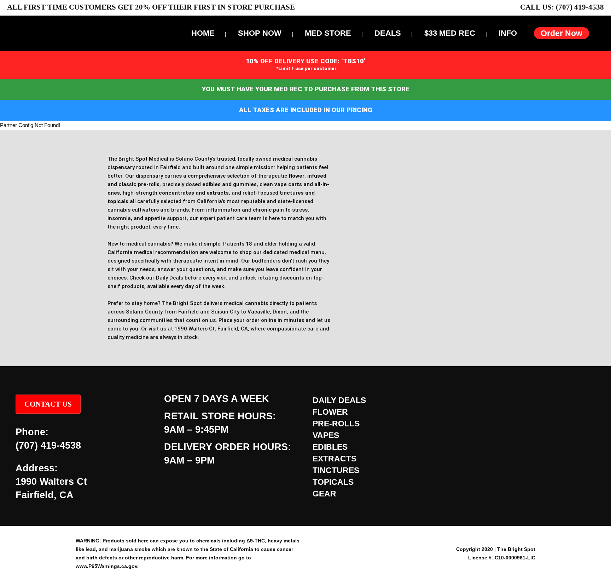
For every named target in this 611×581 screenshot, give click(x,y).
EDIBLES (330, 446)
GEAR (324, 493)
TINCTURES (336, 470)
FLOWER (330, 411)
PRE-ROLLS (336, 423)
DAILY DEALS (339, 400)
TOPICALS (333, 482)
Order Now (561, 33)
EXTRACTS (334, 458)
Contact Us (48, 404)
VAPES (326, 435)
